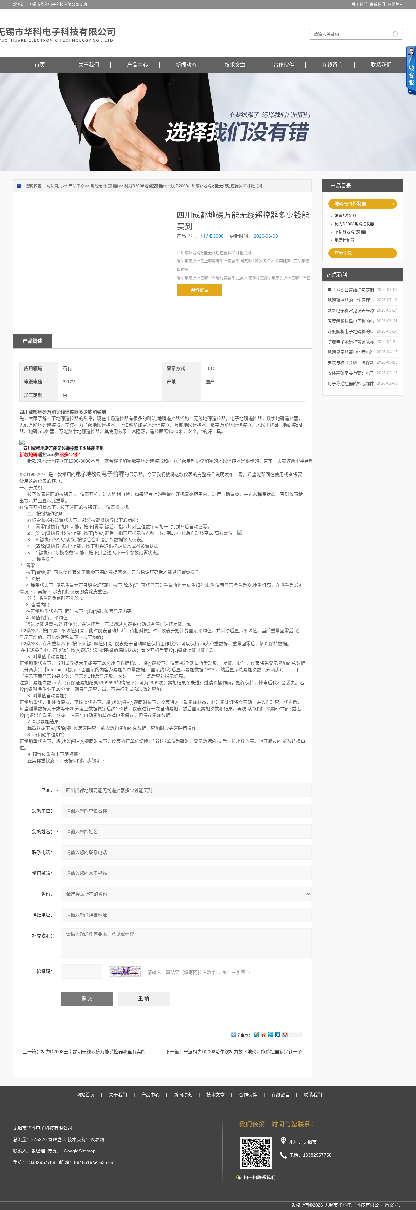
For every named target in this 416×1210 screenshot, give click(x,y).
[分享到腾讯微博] (270, 1035)
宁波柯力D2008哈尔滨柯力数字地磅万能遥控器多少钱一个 (243, 1051)
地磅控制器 (344, 240)
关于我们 (88, 65)
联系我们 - (378, 4)
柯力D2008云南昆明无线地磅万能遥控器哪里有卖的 (93, 1051)
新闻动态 (186, 65)
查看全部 (343, 253)
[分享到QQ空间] (256, 1035)
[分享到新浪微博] (263, 1035)
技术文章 (235, 65)
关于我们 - (361, 4)
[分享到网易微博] (284, 1035)
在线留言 (395, 4)
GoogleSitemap (80, 1150)
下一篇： (174, 1051)
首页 (39, 65)
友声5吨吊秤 (346, 216)
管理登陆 (57, 1139)
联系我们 (381, 65)
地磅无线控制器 (350, 203)
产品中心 (137, 65)
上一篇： (32, 1051)
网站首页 (54, 186)
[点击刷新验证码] (125, 971)
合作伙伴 (283, 65)
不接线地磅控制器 (350, 232)
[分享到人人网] (277, 1035)
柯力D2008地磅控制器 (354, 224)
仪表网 (97, 1139)
